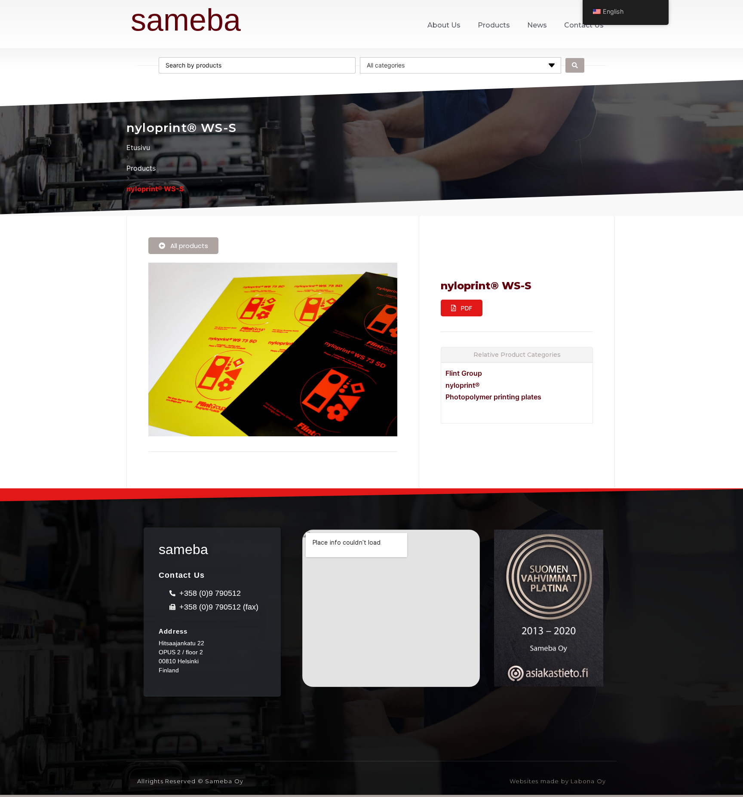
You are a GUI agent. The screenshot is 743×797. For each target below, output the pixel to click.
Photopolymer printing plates (493, 396)
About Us (444, 25)
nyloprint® (462, 385)
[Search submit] (574, 65)
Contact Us (584, 25)
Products (494, 25)
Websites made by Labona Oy (558, 781)
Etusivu (138, 147)
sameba (186, 20)
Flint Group (463, 373)
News (537, 25)
